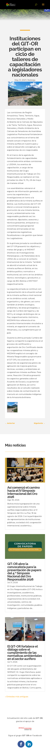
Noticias (31, 80)
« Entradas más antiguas (16, 697)
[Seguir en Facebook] (21, 744)
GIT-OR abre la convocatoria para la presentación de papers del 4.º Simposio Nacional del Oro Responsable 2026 (24, 571)
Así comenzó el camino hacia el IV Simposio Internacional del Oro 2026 (23, 492)
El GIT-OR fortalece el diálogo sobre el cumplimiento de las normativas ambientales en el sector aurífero (24, 653)
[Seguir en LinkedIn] (28, 744)
